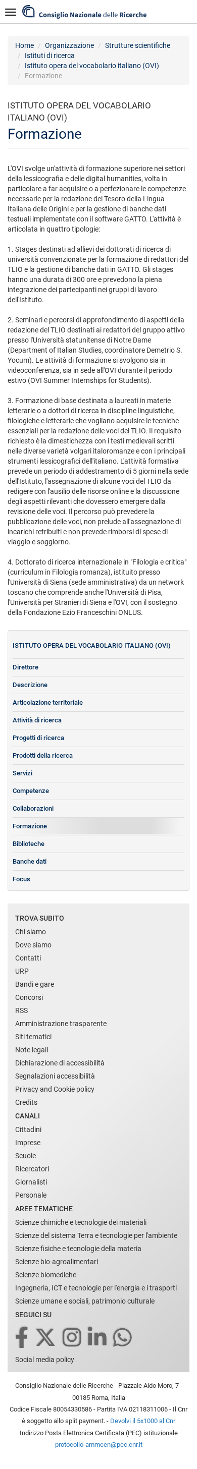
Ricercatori (32, 1169)
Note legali (31, 1050)
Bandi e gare (34, 984)
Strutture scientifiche (137, 45)
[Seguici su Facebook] (22, 1338)
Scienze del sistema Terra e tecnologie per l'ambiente (96, 1235)
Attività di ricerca (37, 720)
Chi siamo (30, 932)
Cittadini (28, 1129)
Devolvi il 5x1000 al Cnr (142, 1421)
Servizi (22, 773)
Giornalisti (31, 1182)
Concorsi (29, 997)
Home (24, 45)
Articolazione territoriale (48, 702)
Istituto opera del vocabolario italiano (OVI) (92, 66)
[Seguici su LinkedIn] (98, 1338)
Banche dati (29, 861)
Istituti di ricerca (50, 55)
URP (22, 971)
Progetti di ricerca (38, 738)
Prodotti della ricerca (43, 755)
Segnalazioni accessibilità (55, 1076)
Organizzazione (69, 45)
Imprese (27, 1143)
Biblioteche (28, 844)
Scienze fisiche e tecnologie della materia (78, 1249)
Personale (30, 1195)
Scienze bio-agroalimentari (56, 1262)
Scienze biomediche (45, 1275)
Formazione (30, 826)
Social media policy (44, 1359)
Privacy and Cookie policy (54, 1089)
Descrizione (30, 685)
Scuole (25, 1156)
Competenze (31, 791)
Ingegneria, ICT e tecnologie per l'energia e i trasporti (96, 1288)
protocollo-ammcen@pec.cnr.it (98, 1444)
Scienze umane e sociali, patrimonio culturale (85, 1301)
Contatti (28, 958)
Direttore (25, 667)
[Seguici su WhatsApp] (123, 1338)
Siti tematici (33, 1037)
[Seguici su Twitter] (46, 1338)
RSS (21, 1010)
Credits (26, 1102)
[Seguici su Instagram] (73, 1338)
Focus (21, 879)
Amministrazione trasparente (61, 1024)
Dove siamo (33, 945)
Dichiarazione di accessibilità (60, 1063)
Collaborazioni (33, 808)
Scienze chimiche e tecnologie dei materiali (80, 1222)
